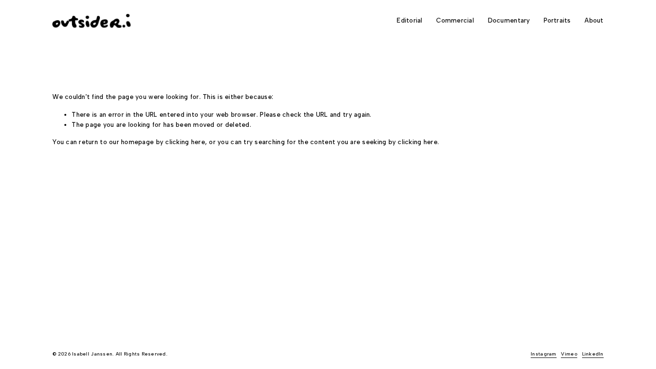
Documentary (509, 20)
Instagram (543, 354)
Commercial (455, 20)
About (593, 20)
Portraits (557, 20)
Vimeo (569, 354)
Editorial (409, 20)
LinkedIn (593, 354)
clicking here (185, 142)
